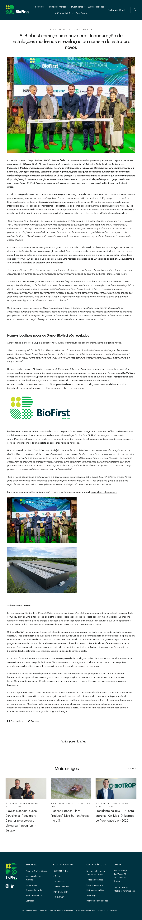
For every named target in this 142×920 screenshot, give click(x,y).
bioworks (12, 803)
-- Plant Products (61, 886)
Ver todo (132, 768)
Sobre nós (40, 6)
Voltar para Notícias (73, 741)
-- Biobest (57, 876)
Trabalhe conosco (95, 879)
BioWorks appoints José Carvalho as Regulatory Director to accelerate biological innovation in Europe (21, 820)
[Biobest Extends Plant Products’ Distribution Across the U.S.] (71, 788)
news (53, 29)
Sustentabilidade (96, 6)
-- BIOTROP (58, 897)
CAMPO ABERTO (60, 891)
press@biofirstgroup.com (104, 491)
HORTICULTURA (60, 870)
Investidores (77, 6)
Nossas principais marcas (34, 878)
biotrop (101, 803)
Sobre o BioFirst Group (36, 870)
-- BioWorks (58, 881)
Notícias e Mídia (63, 13)
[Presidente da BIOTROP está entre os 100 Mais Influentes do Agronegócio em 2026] (116, 788)
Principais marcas (58, 6)
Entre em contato (95, 884)
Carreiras (80, 13)
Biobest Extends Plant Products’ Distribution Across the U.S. (70, 815)
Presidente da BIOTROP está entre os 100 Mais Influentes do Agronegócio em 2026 (115, 815)
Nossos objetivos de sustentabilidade (96, 872)
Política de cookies (95, 890)
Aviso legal (91, 895)
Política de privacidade (97, 900)
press (62, 29)
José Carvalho (29, 803)
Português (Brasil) (116, 9)
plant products (61, 803)
